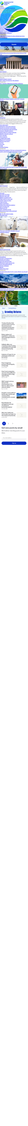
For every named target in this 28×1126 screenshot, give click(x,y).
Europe (2, 144)
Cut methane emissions (7, 17)
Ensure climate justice (6, 131)
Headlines (3, 257)
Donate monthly (5, 194)
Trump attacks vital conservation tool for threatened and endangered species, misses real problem (8, 326)
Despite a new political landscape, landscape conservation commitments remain (8, 395)
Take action (3, 202)
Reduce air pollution (6, 33)
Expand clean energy (6, 15)
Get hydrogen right (5, 18)
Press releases (4, 266)
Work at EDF (3, 208)
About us (2, 117)
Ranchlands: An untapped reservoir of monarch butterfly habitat (7, 405)
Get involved (3, 186)
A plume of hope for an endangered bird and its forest (8, 356)
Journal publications (6, 264)
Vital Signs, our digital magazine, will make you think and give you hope (13, 289)
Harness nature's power (7, 27)
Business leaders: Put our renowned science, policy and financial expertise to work (13, 150)
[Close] (27, 1)
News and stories (5, 249)
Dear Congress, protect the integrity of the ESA (8, 364)
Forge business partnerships (8, 129)
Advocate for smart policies (8, 132)
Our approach (4, 125)
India (1, 146)
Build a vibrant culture (6, 134)
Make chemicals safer (6, 31)
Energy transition (5, 14)
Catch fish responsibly (6, 24)
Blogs (1, 267)
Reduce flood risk (5, 28)
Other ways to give (5, 200)
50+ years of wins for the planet (9, 80)
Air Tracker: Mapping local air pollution (11, 83)
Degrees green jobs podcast (8, 211)
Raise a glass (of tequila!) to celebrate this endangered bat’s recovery (8, 337)
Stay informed (4, 269)
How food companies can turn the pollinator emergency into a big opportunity (8, 374)
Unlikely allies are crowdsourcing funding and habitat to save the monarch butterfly (9, 347)
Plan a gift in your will (6, 199)
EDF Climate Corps (5, 209)
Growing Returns (12, 308)
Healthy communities (6, 30)
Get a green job (4, 206)
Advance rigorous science (7, 126)
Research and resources (7, 263)
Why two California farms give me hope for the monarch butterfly (9, 414)
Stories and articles (6, 261)
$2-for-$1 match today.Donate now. (6, 214)
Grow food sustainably (6, 22)
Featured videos (5, 260)
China (1, 143)
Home (3, 308)
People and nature (5, 21)
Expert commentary (6, 258)
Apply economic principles (8, 128)
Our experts (3, 137)
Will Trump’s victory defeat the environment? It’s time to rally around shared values (8, 384)
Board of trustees (5, 140)
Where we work (5, 141)
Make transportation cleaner (8, 20)
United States (4, 147)
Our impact (3, 71)
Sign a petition (4, 203)
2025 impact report (6, 79)
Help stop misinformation (7, 205)
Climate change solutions (7, 8)
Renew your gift (4, 196)
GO (16, 305)
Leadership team (5, 138)
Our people (3, 135)
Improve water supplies (7, 25)
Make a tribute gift (5, 197)
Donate (14, 44)
